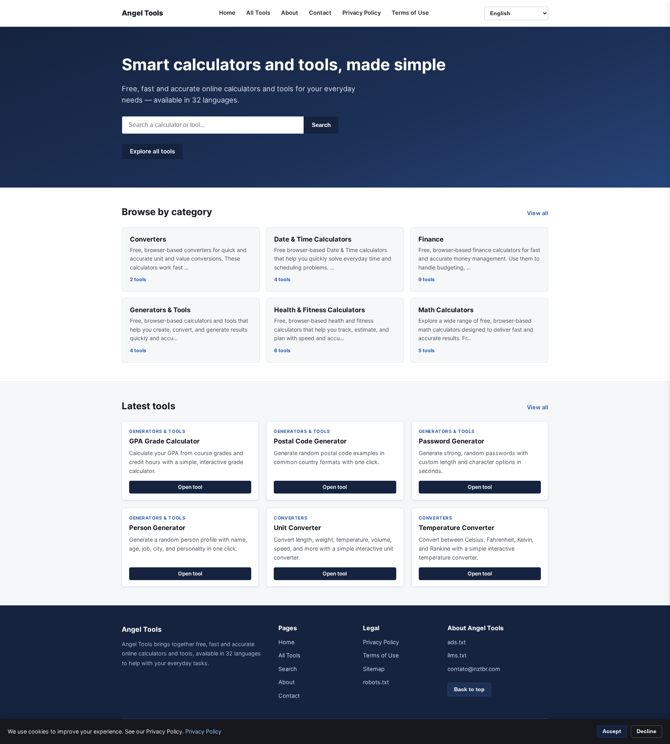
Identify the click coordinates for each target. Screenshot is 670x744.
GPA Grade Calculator (164, 441)
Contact (320, 12)
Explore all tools (152, 151)
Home (227, 12)
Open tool (190, 487)
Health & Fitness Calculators (319, 310)
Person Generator (157, 528)
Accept (612, 731)
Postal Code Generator (310, 441)
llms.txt (456, 655)
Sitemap (374, 669)
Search (321, 125)
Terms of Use (410, 12)
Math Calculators (445, 310)
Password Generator (451, 441)
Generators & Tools (160, 310)
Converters (148, 239)
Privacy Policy (361, 12)
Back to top (469, 689)
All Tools (258, 12)
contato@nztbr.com (473, 669)
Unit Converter (297, 528)
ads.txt (456, 642)
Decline (646, 731)
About (289, 12)
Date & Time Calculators (312, 239)
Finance (431, 239)
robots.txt (376, 682)
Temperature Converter (456, 528)
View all (537, 213)
